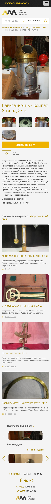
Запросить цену (25, 144)
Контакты (38, 474)
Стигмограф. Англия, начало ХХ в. (22, 305)
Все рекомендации (35, 450)
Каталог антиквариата (17, 3)
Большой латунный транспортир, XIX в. (25, 402)
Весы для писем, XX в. (15, 353)
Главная (27, 474)
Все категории (34, 20)
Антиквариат (14, 474)
